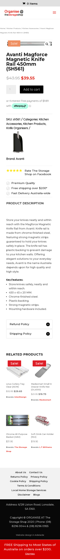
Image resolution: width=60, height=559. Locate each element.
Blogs (36, 494)
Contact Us (35, 472)
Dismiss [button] (30, 553)
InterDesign (20, 397)
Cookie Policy (18, 481)
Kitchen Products (14, 28)
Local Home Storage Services (29, 490)
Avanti (20, 159)
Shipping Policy (38, 481)
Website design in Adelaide (30, 535)
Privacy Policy (39, 476)
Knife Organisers (17, 128)
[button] (47, 44)
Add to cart (31, 89)
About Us (20, 472)
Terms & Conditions (28, 485)
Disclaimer (24, 494)
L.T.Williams (45, 447)
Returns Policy (19, 476)
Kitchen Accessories (30, 28)
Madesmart (45, 400)
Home (2, 28)
